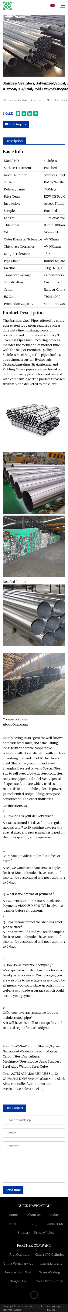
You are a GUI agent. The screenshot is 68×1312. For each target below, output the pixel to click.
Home (13, 1215)
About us (34, 1215)
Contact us (55, 1224)
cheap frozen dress (49, 1281)
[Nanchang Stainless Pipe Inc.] (7, 5)
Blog (34, 1224)
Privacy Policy (44, 1232)
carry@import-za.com (55, 1308)
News (13, 1224)
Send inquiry (17, 124)
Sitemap (24, 1232)
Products (54, 1215)
